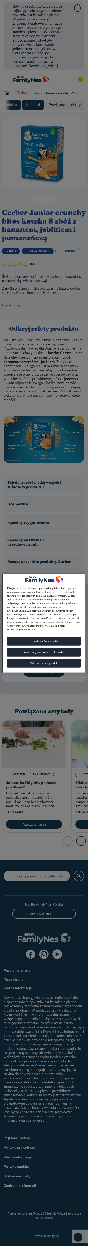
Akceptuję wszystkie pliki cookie (43, 652)
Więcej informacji (25, 629)
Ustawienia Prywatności (44, 641)
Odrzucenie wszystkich (44, 663)
